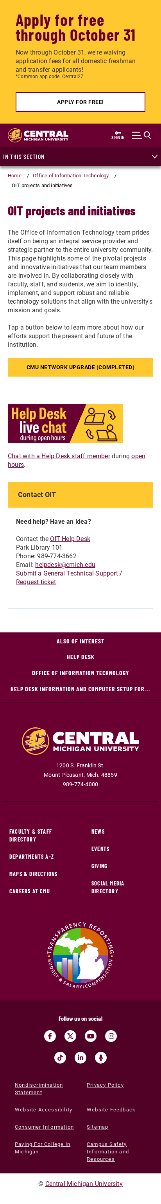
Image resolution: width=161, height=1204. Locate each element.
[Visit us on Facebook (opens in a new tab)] (50, 1036)
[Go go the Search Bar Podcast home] (100, 1057)
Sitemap (97, 1127)
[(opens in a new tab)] (65, 423)
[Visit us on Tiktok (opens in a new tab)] (60, 1057)
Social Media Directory (107, 887)
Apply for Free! (80, 102)
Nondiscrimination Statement (39, 1088)
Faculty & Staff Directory (30, 835)
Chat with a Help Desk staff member (59, 456)
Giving (99, 866)
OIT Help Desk (70, 539)
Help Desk (81, 656)
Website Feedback (111, 1110)
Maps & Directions (33, 874)
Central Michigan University (84, 1184)
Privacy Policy (105, 1085)
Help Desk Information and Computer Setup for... (80, 688)
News (98, 831)
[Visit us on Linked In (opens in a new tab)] (80, 1057)
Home (14, 176)
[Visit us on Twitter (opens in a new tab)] (70, 1036)
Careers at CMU (29, 891)
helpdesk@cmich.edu (65, 564)
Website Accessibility (43, 1110)
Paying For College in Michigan (42, 1148)
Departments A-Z (31, 856)
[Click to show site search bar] (141, 135)
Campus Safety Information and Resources (108, 1151)
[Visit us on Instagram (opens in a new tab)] (111, 1036)
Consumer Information (44, 1127)
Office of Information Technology (71, 176)
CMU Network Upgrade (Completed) (81, 367)
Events (100, 848)
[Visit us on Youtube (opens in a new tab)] (90, 1036)
